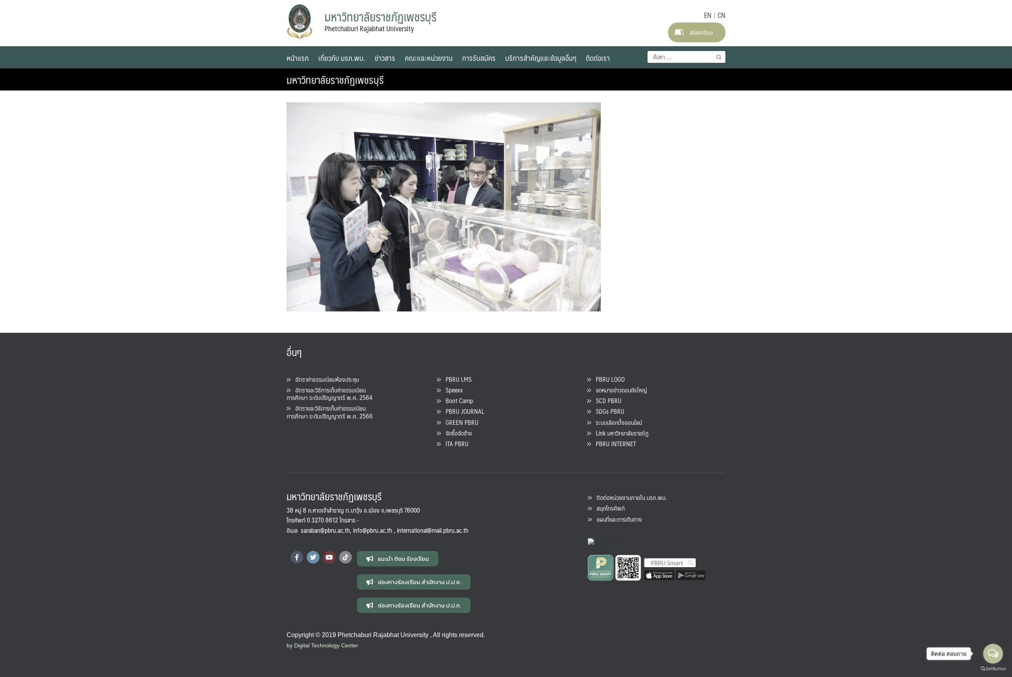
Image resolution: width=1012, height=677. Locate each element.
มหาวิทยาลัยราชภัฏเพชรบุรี (335, 79)
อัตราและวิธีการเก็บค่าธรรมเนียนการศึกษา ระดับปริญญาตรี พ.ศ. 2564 (329, 394)
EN (708, 15)
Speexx (452, 390)
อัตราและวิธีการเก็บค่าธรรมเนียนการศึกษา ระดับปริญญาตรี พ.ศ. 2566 (330, 412)
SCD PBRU (606, 400)
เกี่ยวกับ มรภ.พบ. (341, 57)
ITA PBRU (454, 443)
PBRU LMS (456, 379)
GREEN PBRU (459, 422)
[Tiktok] (345, 557)
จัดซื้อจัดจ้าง (456, 433)
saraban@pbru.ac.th (325, 530)
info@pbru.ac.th (372, 530)
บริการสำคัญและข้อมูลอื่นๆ (540, 57)
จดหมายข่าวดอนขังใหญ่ (619, 390)
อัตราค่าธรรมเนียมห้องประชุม (325, 379)
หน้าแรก (298, 57)
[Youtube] (329, 557)
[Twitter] (313, 557)
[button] (397, 558)
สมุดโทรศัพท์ (608, 508)
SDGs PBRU (607, 411)
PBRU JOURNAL (462, 411)
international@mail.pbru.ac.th (432, 530)
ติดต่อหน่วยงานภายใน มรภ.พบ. (629, 497)
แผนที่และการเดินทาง (617, 519)
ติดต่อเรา (598, 57)
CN (721, 15)
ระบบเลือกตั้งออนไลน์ (616, 422)
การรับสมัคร (479, 57)
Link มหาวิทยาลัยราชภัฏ (620, 433)
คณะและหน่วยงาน (429, 57)
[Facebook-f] (297, 557)
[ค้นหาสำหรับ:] (686, 57)
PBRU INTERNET (613, 443)
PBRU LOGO (608, 379)
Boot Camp (457, 400)
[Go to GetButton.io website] (993, 668)
